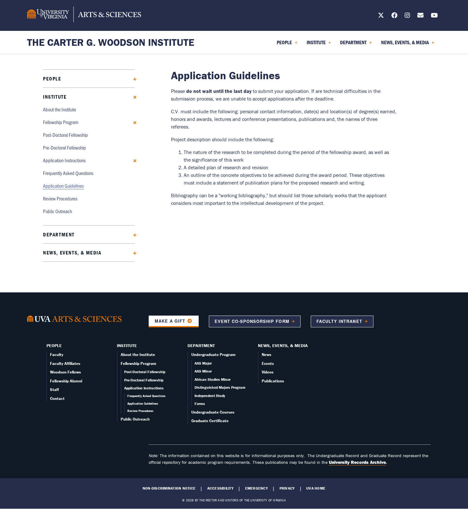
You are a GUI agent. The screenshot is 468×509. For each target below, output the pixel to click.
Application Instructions (64, 160)
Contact (57, 398)
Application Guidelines (63, 185)
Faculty (56, 354)
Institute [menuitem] (315, 44)
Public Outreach (57, 211)
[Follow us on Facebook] (394, 16)
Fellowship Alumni (66, 381)
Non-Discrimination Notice (169, 488)
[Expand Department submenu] (133, 234)
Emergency (256, 488)
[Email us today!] (420, 16)
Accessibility (220, 488)
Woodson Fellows (65, 372)
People (52, 78)
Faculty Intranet (339, 321)
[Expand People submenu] (133, 78)
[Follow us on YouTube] (434, 16)
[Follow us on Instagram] (407, 16)
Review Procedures (60, 198)
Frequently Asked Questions (68, 173)
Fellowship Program (60, 122)
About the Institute (59, 109)
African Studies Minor (212, 379)
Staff (54, 389)
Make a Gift (170, 321)
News (266, 354)
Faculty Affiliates (65, 363)
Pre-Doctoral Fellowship (64, 147)
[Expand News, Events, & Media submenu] (133, 252)
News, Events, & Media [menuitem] (404, 44)
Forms (200, 403)
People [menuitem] (283, 44)
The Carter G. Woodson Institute (110, 42)
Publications (273, 381)
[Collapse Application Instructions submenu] (133, 160)
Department (58, 234)
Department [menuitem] (351, 44)
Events (268, 363)
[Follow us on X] (381, 16)
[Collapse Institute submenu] (133, 96)
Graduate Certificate (210, 420)
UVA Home (315, 488)
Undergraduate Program (213, 354)
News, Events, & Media (72, 252)
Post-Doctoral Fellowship (65, 134)
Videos (267, 372)
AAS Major (203, 363)
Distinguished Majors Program (220, 387)
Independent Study (210, 395)
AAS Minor (203, 371)
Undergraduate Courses (212, 412)
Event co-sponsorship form (252, 321)
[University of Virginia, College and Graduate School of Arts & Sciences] (84, 15)
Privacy (287, 488)
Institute (55, 97)
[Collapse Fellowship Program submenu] (133, 122)
